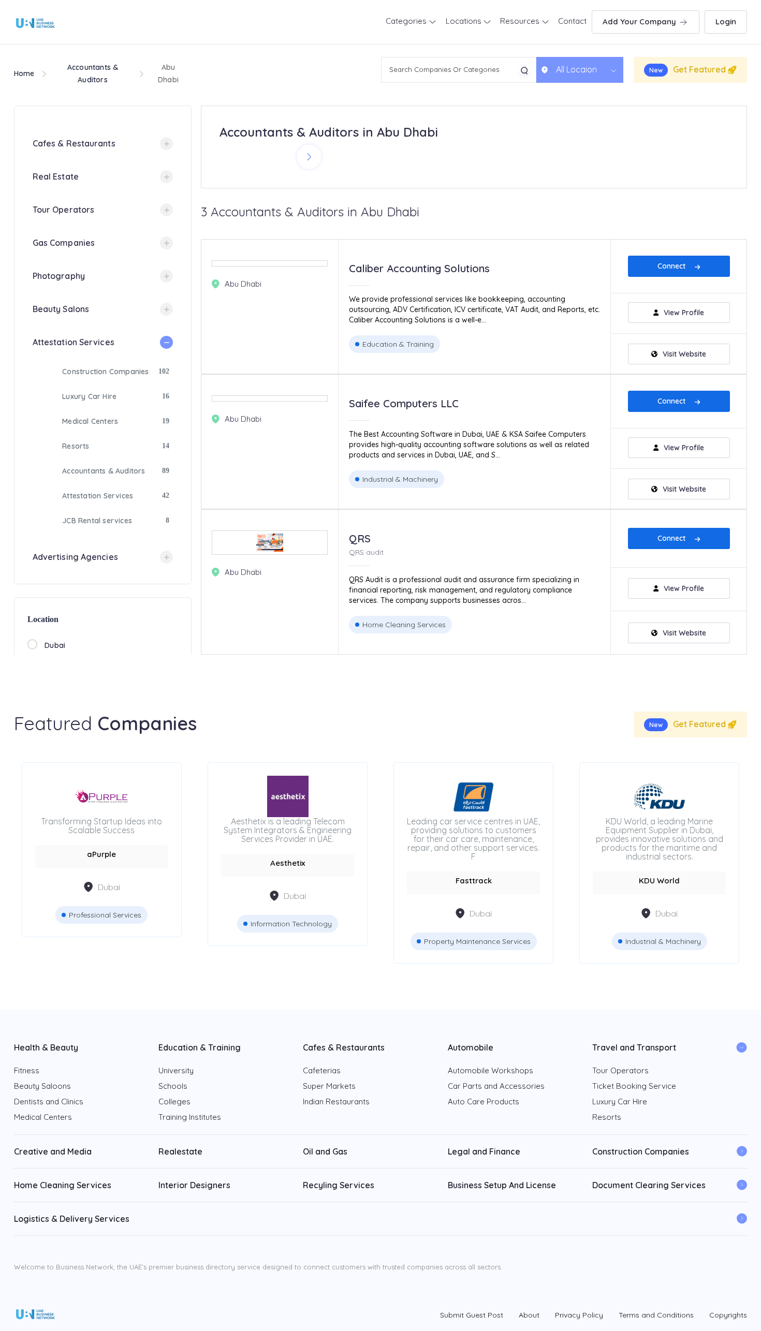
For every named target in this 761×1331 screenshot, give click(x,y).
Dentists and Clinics (48, 1101)
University (176, 1070)
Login (725, 21)
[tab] (103, 143)
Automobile (470, 1047)
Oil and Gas (325, 1151)
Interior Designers (194, 1185)
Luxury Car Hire (89, 396)
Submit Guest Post (471, 1315)
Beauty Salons (61, 309)
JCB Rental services (97, 520)
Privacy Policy (579, 1315)
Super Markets (329, 1086)
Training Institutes (189, 1117)
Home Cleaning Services (404, 624)
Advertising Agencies (75, 557)
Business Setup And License (502, 1185)
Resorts (75, 446)
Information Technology (132, 923)
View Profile (684, 312)
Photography (59, 276)
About (529, 1315)
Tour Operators (63, 209)
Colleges (174, 1101)
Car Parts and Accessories (496, 1086)
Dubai (55, 645)
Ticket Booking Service (634, 1086)
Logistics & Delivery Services (71, 1219)
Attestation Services (73, 342)
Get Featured (688, 69)
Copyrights (728, 1315)
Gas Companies (64, 243)
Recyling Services (338, 1185)
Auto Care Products (483, 1101)
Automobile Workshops (490, 1070)
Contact (572, 21)
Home (24, 73)
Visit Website (684, 354)
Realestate (180, 1151)
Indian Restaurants (336, 1101)
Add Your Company (640, 21)
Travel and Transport (634, 1047)
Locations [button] (465, 21)
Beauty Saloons (42, 1086)
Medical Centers (90, 421)
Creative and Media (53, 1151)
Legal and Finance (484, 1151)
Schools (172, 1086)
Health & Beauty (46, 1047)
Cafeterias (322, 1070)
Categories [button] (407, 21)
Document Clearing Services (649, 1185)
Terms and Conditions (656, 1315)
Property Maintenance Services (319, 941)
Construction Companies (105, 371)
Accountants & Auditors (103, 471)
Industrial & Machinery (400, 479)
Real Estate (56, 176)
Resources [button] (521, 21)
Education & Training (398, 344)
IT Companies (690, 923)
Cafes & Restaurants (74, 143)
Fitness (26, 1070)
